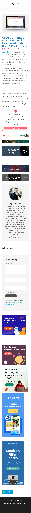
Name (6, 277)
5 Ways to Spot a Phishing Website (16, 169)
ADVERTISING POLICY (8, 506)
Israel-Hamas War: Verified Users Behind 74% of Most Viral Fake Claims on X (14, 178)
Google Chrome (7, 52)
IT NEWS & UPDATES (7, 34)
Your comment (9, 263)
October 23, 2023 (11, 48)
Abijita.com (19, 500)
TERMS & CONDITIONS (9, 503)
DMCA (17, 506)
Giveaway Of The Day (9, 509)
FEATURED (11, 168)
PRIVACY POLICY (20, 503)
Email (6, 284)
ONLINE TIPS (18, 168)
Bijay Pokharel (5, 48)
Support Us (16, 128)
